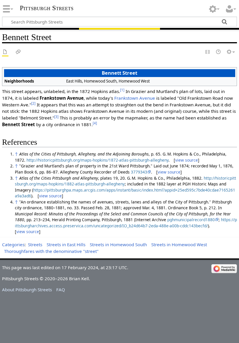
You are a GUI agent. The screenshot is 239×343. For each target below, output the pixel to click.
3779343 (139, 172)
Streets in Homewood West (179, 244)
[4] (95, 123)
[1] (122, 90)
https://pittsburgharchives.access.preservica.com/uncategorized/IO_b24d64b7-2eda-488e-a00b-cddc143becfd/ (126, 222)
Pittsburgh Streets (46, 8)
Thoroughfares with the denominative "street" (51, 251)
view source (186, 160)
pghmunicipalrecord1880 (191, 219)
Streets (35, 244)
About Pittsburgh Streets (27, 289)
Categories (13, 244)
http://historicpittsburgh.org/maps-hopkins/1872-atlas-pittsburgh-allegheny (97, 160)
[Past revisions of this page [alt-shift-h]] (218, 52)
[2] (33, 103)
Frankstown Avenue (134, 98)
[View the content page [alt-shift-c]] (5, 52)
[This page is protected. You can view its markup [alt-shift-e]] (208, 52)
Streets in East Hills (66, 244)
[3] (56, 117)
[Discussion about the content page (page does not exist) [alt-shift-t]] (18, 52)
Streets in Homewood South (118, 244)
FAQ (60, 289)
